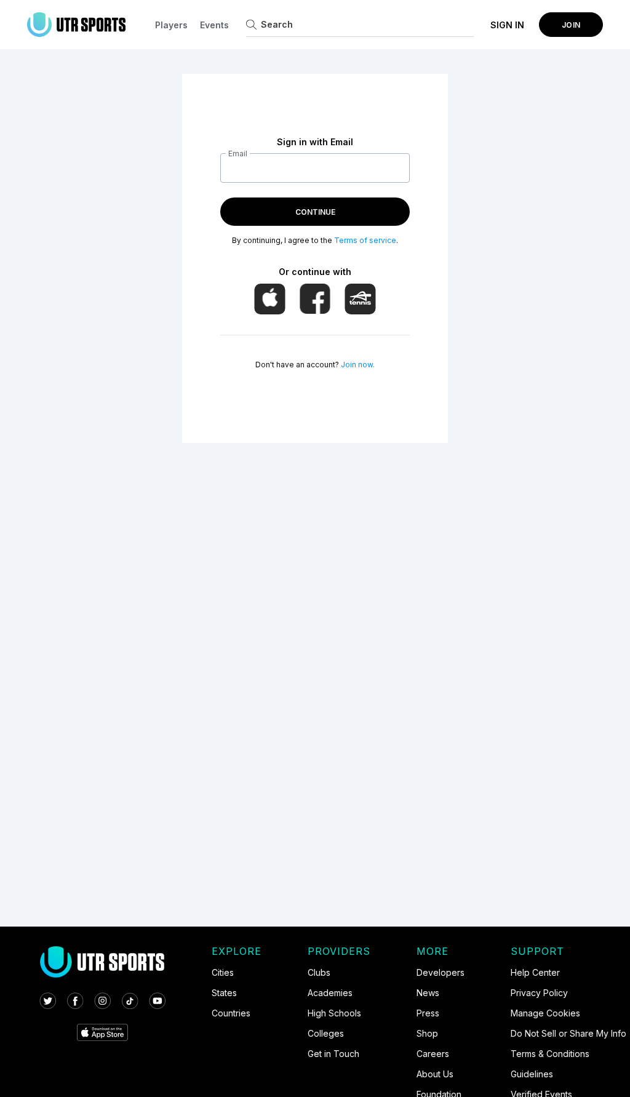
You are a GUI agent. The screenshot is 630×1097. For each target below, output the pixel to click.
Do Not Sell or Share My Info (568, 1033)
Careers (433, 1053)
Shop (427, 1033)
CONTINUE (315, 212)
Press (428, 1013)
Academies (330, 992)
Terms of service (365, 240)
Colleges (326, 1033)
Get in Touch (333, 1053)
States (224, 992)
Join (571, 25)
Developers (441, 972)
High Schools (334, 1013)
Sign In (507, 25)
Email (237, 153)
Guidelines (532, 1074)
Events (214, 25)
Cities (223, 972)
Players (171, 25)
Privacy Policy (539, 992)
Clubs (319, 972)
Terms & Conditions (550, 1053)
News (428, 992)
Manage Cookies (545, 1013)
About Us (435, 1074)
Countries (231, 1013)
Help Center (535, 972)
